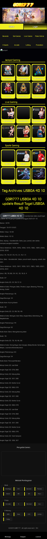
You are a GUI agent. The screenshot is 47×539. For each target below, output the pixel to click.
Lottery (28, 45)
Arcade (16, 45)
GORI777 (17, 528)
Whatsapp (8, 537)
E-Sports (5, 45)
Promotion (39, 45)
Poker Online (39, 36)
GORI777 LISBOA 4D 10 (12, 216)
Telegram (23, 537)
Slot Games (17, 36)
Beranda (6, 36)
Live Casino (28, 36)
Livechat (38, 537)
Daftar (11, 26)
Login (35, 26)
